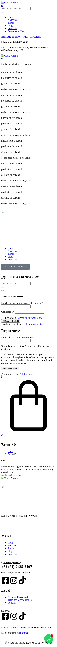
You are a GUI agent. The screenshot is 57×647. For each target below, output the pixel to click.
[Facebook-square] (5, 580)
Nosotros (12, 20)
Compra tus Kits (16, 31)
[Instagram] (14, 580)
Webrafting (22, 632)
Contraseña (7, 311)
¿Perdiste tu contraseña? (30, 317)
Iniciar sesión (28, 374)
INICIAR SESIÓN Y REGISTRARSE (21, 36)
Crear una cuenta (33, 324)
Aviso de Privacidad (18, 597)
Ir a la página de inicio (12, 475)
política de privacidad (16, 363)
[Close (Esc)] (2, 290)
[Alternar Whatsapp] (48, 638)
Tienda (11, 22)
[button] (2, 58)
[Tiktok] (22, 580)
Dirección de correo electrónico (18, 337)
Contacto (12, 28)
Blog (10, 25)
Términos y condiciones (20, 600)
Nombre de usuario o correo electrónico (22, 303)
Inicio (10, 17)
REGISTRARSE (10, 368)
